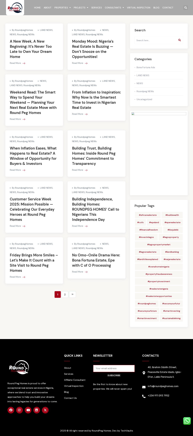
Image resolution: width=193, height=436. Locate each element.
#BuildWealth (172, 215)
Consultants (113, 7)
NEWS (13, 34)
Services (96, 7)
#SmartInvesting (171, 311)
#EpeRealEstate (172, 222)
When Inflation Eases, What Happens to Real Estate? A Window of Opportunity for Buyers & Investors (33, 156)
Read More (16, 63)
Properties (61, 7)
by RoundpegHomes (22, 30)
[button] (185, 7)
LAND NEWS (46, 30)
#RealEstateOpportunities (159, 296)
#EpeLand (154, 222)
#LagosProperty (171, 237)
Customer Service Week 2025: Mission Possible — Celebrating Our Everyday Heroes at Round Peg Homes (32, 209)
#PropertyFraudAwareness (159, 274)
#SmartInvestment (147, 318)
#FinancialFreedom (148, 229)
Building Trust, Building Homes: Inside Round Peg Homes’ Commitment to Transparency (93, 156)
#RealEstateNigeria (158, 288)
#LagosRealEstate (147, 252)
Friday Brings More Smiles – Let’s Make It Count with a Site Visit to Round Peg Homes (34, 263)
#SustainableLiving (171, 318)
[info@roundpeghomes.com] (144, 387)
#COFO (140, 222)
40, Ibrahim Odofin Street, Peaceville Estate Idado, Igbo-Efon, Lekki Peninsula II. (164, 372)
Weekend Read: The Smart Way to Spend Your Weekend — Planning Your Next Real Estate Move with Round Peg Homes (33, 102)
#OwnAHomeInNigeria (158, 266)
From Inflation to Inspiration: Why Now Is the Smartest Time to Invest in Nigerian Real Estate (96, 100)
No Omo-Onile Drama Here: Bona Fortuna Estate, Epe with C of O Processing (96, 260)
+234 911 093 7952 (158, 395)
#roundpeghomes (147, 303)
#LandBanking (172, 252)
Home (37, 7)
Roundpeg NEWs (25, 34)
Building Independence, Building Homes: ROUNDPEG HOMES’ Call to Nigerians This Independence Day (95, 209)
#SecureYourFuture (147, 311)
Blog (156, 7)
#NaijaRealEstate (172, 259)
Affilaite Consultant (74, 380)
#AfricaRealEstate (148, 215)
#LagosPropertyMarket (158, 244)
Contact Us (70, 398)
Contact (167, 7)
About (47, 7)
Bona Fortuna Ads (146, 67)
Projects (79, 7)
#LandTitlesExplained (147, 259)
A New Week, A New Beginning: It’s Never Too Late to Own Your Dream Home (31, 49)
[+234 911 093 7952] (144, 396)
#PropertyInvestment (159, 281)
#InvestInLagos (146, 237)
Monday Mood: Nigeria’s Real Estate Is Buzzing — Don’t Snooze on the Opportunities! (93, 49)
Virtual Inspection (138, 7)
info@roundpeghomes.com (163, 386)
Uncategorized (144, 99)
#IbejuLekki (173, 229)
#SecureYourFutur (171, 303)
